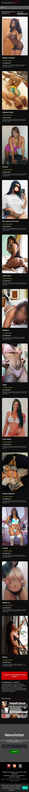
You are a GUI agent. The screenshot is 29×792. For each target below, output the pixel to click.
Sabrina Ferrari (8, 112)
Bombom (5, 330)
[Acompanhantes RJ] (14, 3)
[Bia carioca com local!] (15, 199)
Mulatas (10, 60)
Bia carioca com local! (10, 221)
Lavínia (5, 548)
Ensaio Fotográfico (17, 779)
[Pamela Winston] (15, 471)
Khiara (4, 657)
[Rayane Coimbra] (15, 36)
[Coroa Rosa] (15, 417)
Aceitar (25, 787)
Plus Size (11, 496)
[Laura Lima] (15, 254)
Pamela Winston (8, 494)
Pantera (5, 167)
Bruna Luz (6, 603)
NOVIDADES (6, 775)
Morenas (10, 115)
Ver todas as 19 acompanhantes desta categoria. (14, 675)
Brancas (10, 442)
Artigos (2, 779)
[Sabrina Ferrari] (15, 90)
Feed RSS (17, 780)
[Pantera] (15, 145)
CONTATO (18, 777)
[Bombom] (15, 308)
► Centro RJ (5, 60)
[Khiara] (15, 635)
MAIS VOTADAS (19, 772)
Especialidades (8, 779)
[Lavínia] (15, 526)
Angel (4, 385)
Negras (10, 333)
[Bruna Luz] (15, 580)
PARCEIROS (11, 777)
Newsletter (24, 779)
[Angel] (15, 362)
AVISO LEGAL (21, 775)
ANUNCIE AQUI (13, 775)
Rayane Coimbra (8, 58)
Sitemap (12, 780)
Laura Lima (6, 276)
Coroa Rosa (6, 439)
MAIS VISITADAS (11, 772)
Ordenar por (20, 11)
